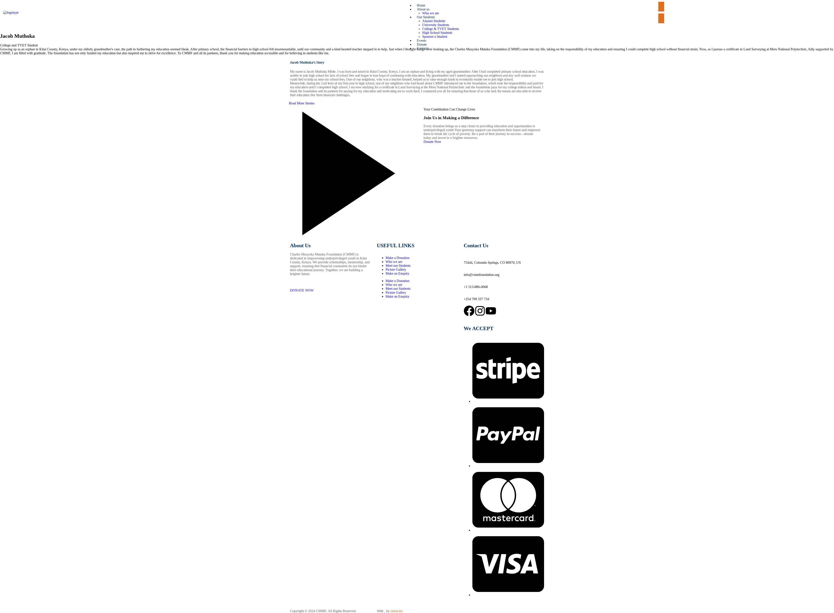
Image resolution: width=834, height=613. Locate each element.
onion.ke (396, 611)
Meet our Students (398, 265)
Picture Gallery (396, 269)
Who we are (394, 262)
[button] (670, 12)
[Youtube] (490, 310)
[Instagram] (480, 310)
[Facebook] (469, 310)
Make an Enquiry (397, 273)
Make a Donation (397, 258)
